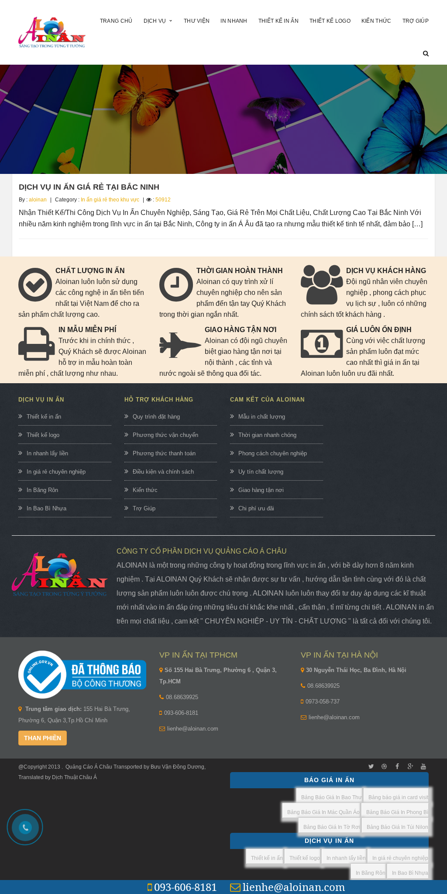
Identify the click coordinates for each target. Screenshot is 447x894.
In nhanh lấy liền (47, 453)
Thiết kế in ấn (44, 416)
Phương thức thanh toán (164, 453)
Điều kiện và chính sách (163, 471)
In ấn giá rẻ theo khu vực (110, 200)
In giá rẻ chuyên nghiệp (56, 471)
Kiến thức (145, 490)
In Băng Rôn (42, 490)
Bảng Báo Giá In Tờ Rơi (331, 827)
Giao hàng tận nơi (261, 490)
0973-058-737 (323, 701)
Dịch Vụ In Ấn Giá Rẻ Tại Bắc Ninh (89, 187)
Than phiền (42, 738)
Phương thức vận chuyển (165, 435)
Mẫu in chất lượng (261, 416)
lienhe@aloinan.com (192, 728)
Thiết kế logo (43, 435)
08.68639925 (182, 697)
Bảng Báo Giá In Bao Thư (331, 797)
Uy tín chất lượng (260, 471)
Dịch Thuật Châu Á (74, 777)
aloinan (38, 200)
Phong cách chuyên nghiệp (272, 453)
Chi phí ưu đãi (256, 508)
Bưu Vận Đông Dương (176, 767)
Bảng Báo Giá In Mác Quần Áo (323, 812)
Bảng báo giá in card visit (398, 797)
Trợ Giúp (144, 508)
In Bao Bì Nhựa (46, 508)
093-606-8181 (181, 713)
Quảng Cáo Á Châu (88, 767)
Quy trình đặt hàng (156, 416)
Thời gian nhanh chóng (267, 435)
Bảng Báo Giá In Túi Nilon (397, 827)
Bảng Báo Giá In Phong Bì (397, 812)
